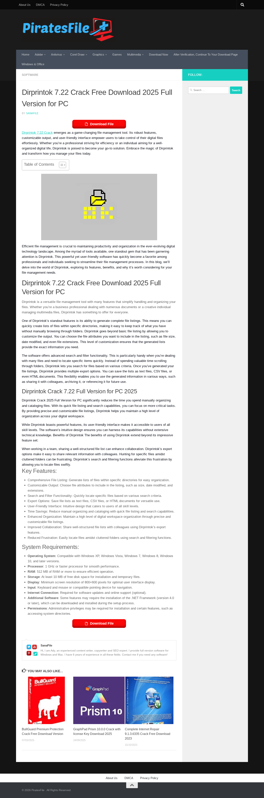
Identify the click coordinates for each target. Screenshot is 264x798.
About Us (25, 4)
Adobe (39, 54)
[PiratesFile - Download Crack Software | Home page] (68, 29)
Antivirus (56, 54)
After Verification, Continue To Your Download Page (206, 54)
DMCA (40, 4)
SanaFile (32, 113)
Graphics (98, 54)
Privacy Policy (59, 4)
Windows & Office (33, 64)
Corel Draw (77, 54)
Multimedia (134, 54)
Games (117, 54)
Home (25, 54)
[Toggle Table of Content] (60, 165)
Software (30, 74)
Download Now (158, 54)
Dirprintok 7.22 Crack (37, 133)
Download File (102, 124)
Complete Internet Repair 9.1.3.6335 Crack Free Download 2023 (147, 734)
